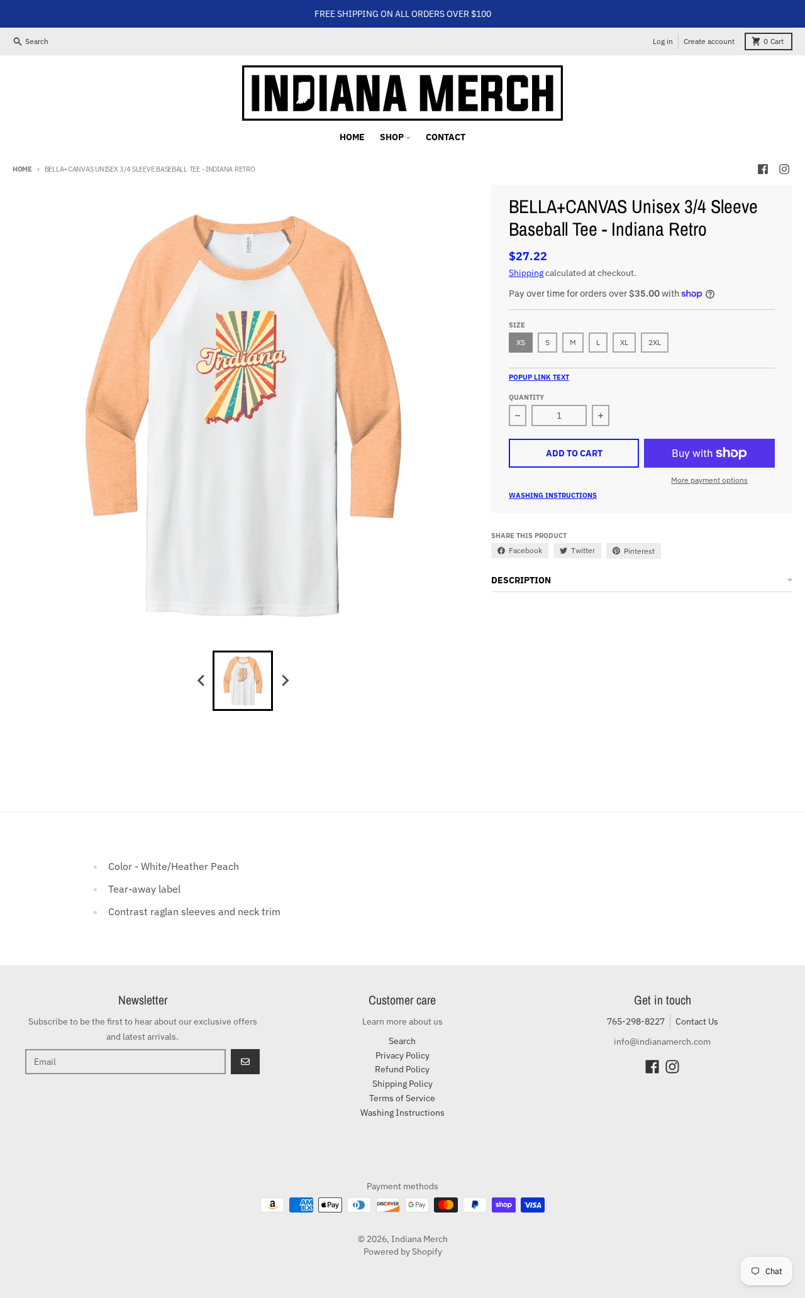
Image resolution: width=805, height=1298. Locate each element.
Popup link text (539, 377)
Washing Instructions (553, 495)
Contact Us (696, 1021)
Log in (663, 41)
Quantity (526, 397)
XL (624, 342)
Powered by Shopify (403, 1251)
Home (22, 169)
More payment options (709, 480)
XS (520, 342)
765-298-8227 (636, 1021)
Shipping (526, 272)
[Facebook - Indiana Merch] (763, 169)
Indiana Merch (419, 1239)
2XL (654, 342)
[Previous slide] (201, 680)
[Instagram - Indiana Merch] (784, 169)
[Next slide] (284, 680)
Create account (709, 41)
